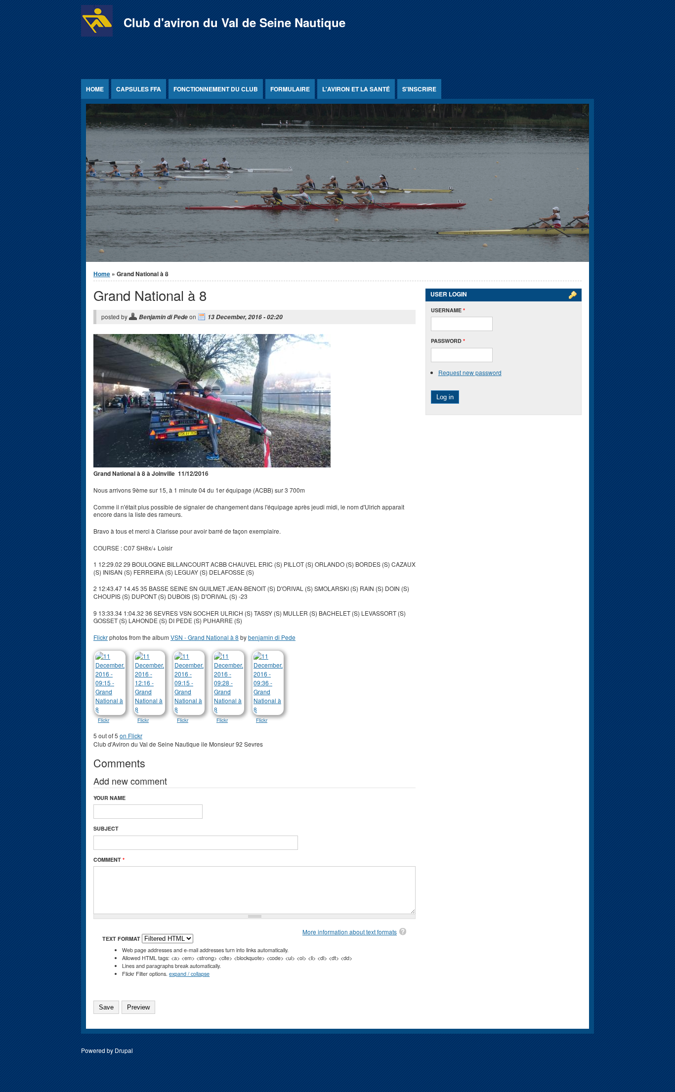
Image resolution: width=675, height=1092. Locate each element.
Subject (106, 828)
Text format (122, 938)
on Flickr (131, 735)
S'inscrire (419, 88)
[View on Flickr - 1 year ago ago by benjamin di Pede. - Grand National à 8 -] (110, 711)
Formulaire (290, 88)
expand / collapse (189, 973)
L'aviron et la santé (356, 88)
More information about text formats (349, 931)
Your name (109, 797)
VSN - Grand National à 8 (204, 637)
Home (95, 88)
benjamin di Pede (271, 637)
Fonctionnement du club (215, 88)
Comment (109, 859)
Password (448, 340)
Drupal (124, 1050)
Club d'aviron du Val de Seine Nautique (234, 22)
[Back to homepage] (97, 34)
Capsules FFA (138, 88)
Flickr (100, 637)
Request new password (470, 372)
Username (448, 310)
